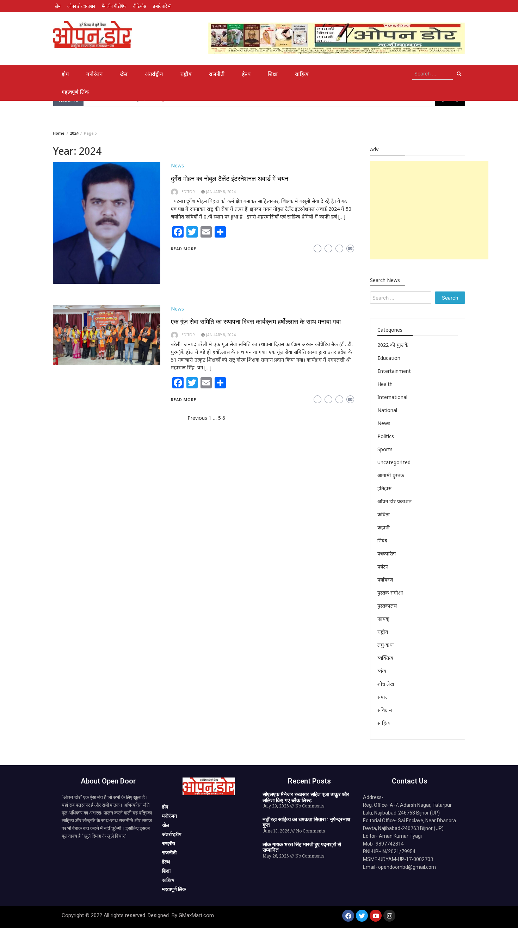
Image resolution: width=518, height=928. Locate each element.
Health (385, 384)
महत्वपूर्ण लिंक (75, 91)
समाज (383, 697)
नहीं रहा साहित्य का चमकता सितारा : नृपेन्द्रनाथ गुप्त (306, 822)
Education (388, 358)
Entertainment (394, 371)
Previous (197, 417)
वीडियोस (139, 6)
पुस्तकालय (387, 605)
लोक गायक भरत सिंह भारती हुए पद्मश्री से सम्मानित (302, 847)
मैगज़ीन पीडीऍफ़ (114, 6)
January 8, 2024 (221, 191)
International (392, 397)
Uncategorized (394, 462)
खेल (124, 73)
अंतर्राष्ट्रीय (154, 73)
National (387, 410)
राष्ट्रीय (186, 73)
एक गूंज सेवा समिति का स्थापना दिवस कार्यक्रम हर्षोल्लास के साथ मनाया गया (256, 322)
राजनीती (217, 73)
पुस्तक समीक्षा (390, 592)
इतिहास (384, 488)
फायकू (383, 618)
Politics (385, 436)
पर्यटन (382, 566)
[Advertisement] (429, 210)
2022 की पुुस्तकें (392, 345)
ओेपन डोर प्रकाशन (394, 501)
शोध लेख (385, 684)
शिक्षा (273, 73)
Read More (183, 248)
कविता (383, 514)
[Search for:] (432, 74)
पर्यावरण (385, 579)
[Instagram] (389, 916)
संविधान (384, 710)
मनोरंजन (94, 73)
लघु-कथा (385, 644)
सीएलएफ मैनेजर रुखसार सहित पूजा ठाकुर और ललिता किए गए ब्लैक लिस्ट (306, 797)
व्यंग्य (381, 671)
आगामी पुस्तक (390, 475)
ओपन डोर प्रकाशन (81, 6)
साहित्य (302, 73)
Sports (385, 449)
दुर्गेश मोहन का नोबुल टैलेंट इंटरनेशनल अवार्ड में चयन (229, 178)
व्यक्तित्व (385, 657)
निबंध (382, 540)
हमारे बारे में (162, 6)
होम (58, 6)
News (177, 165)
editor (188, 191)
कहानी (383, 527)
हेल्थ (246, 73)
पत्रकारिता (386, 553)
